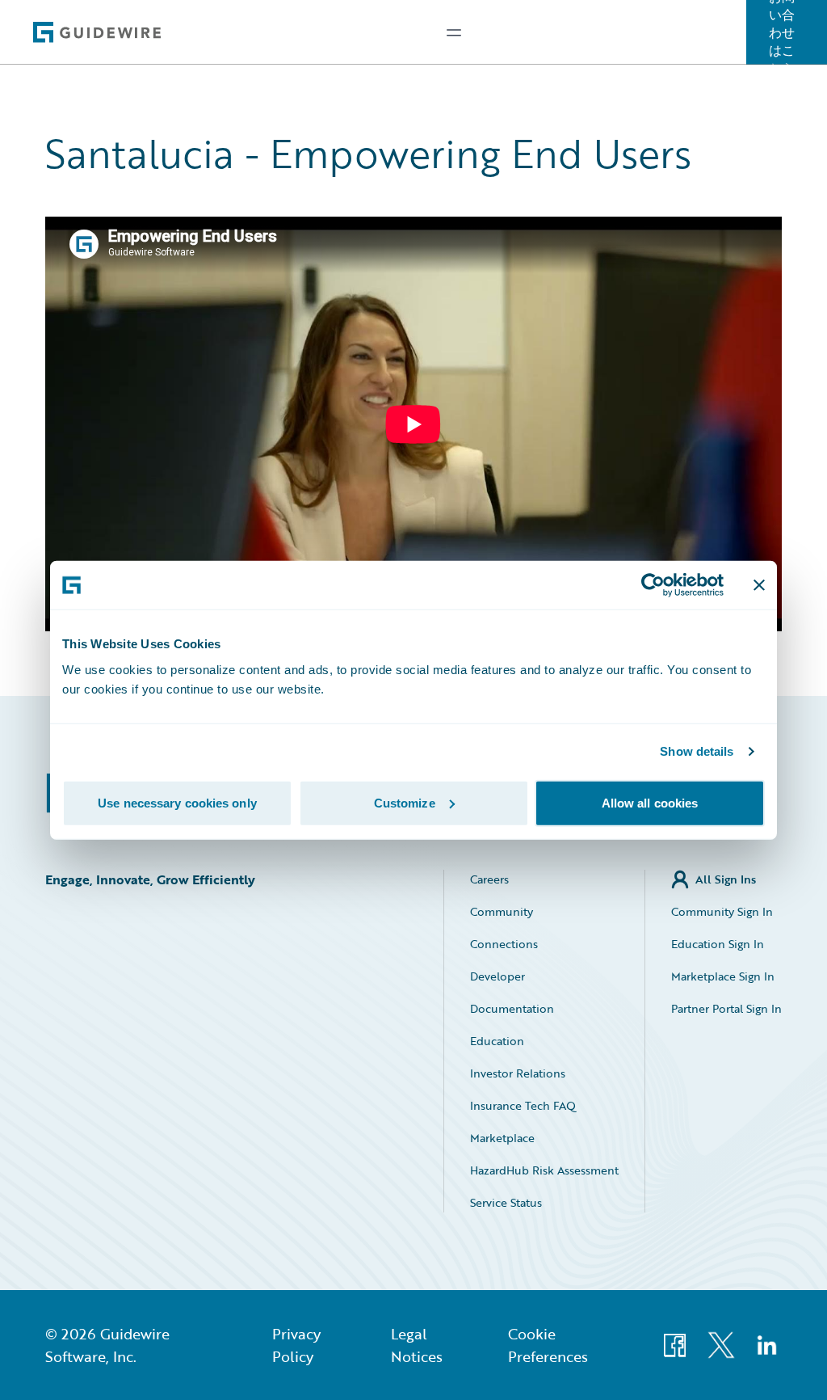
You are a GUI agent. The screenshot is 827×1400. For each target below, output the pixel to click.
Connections (504, 943)
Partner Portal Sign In (726, 1008)
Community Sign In (722, 911)
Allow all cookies (650, 802)
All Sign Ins (725, 879)
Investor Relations (517, 1073)
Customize (404, 802)
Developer (497, 976)
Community (501, 911)
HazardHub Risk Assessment (544, 1170)
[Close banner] (759, 585)
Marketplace (502, 1137)
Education (497, 1040)
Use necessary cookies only (177, 802)
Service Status (506, 1202)
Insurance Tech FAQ (523, 1105)
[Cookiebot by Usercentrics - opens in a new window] (653, 585)
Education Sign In (717, 943)
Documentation (512, 1008)
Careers (489, 879)
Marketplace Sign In (723, 976)
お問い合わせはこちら (782, 32)
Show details (696, 751)
